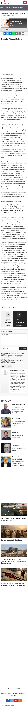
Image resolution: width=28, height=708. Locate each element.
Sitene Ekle (13, 695)
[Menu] (25, 2)
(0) (20, 391)
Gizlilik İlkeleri (22, 693)
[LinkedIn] (10, 33)
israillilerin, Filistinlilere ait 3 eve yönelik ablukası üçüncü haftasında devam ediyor (15, 8)
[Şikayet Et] (25, 391)
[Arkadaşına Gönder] (16, 33)
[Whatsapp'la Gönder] (13, 33)
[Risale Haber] (5, 2)
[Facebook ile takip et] (8, 700)
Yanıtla (12, 391)
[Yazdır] (20, 33)
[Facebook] (5, 33)
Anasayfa (3, 693)
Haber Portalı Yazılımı (9, 705)
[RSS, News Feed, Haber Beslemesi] (20, 700)
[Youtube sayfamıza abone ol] (16, 700)
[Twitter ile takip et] (12, 700)
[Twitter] (7, 33)
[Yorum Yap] (23, 33)
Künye (9, 693)
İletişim (15, 693)
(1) (17, 391)
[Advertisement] (14, 57)
